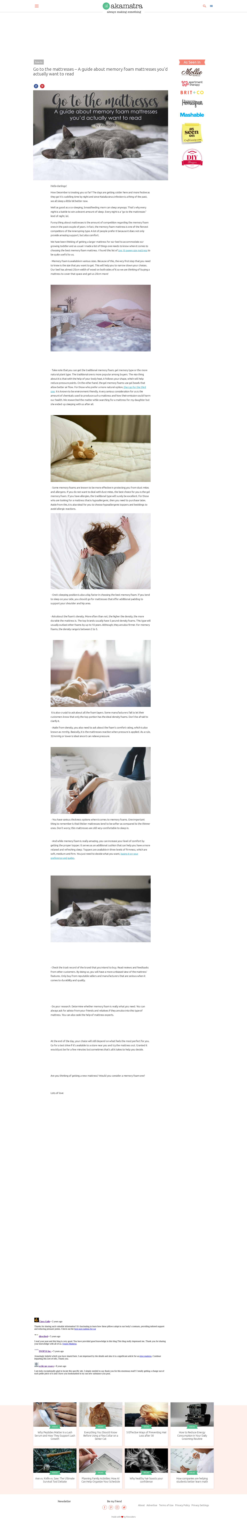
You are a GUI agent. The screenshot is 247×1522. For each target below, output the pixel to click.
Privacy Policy (182, 1505)
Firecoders (131, 1517)
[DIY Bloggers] (192, 168)
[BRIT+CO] (192, 93)
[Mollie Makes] (192, 75)
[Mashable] (192, 118)
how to (38, 62)
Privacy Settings (200, 1505)
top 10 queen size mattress (132, 250)
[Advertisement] (123, 35)
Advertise (152, 1505)
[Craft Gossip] (192, 143)
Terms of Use (166, 1505)
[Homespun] (192, 106)
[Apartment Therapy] (192, 85)
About (141, 1505)
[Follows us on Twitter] (124, 1507)
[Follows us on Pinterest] (111, 1507)
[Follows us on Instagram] (117, 1507)
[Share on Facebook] (36, 86)
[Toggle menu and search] (36, 6)
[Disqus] (100, 1274)
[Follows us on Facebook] (104, 1507)
